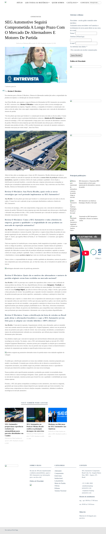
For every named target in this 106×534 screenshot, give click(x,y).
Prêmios (57, 488)
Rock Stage (15, 530)
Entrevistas (36, 16)
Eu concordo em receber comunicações (84, 50)
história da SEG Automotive (54, 118)
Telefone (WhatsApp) (77, 36)
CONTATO (85, 3)
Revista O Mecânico (14, 91)
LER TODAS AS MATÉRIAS (36, 3)
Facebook (58, 285)
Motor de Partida (60, 483)
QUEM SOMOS (58, 3)
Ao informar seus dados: (78, 47)
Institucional (59, 478)
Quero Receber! (76, 55)
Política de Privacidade (37, 481)
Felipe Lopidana (16, 438)
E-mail (73, 43)
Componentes (59, 473)
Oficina (57, 486)
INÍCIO (20, 3)
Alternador (58, 471)
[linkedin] (100, 530)
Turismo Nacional (60, 491)
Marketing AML (27, 43)
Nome (72, 33)
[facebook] (95, 530)
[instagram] (97, 530)
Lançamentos (59, 481)
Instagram (51, 285)
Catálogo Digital (19, 289)
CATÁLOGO (72, 3)
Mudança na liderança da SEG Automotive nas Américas (57, 426)
